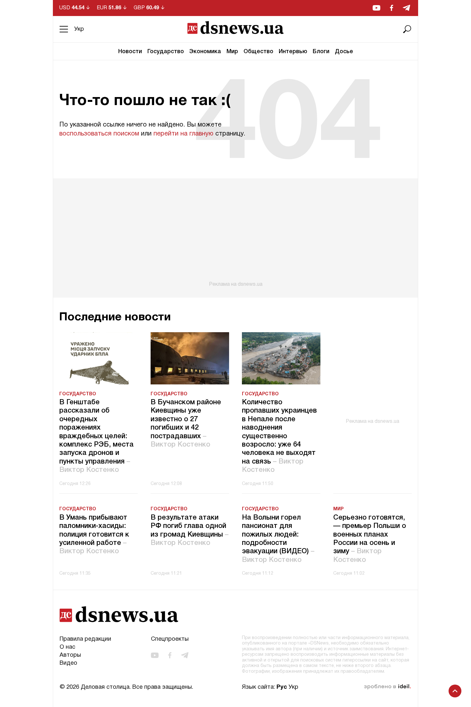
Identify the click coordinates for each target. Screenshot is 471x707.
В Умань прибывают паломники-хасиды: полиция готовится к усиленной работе (94, 534)
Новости (130, 51)
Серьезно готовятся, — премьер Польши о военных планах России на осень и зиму (369, 538)
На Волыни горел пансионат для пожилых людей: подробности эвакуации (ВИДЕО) (278, 538)
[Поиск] (407, 29)
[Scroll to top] (455, 691)
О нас (67, 647)
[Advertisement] (235, 233)
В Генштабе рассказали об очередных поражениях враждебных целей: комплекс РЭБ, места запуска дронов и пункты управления (96, 436)
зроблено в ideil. (387, 686)
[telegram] (406, 7)
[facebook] (391, 7)
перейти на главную (183, 134)
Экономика (205, 51)
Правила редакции (85, 639)
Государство (165, 51)
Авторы (70, 655)
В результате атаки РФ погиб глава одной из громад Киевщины (189, 530)
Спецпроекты (170, 639)
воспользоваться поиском (99, 134)
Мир (232, 51)
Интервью (293, 51)
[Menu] (64, 29)
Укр (79, 29)
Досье (344, 51)
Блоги (321, 51)
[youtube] (376, 7)
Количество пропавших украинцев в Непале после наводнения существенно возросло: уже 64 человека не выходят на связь (279, 436)
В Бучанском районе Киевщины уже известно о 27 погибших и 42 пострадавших (186, 423)
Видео (68, 663)
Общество (258, 51)
